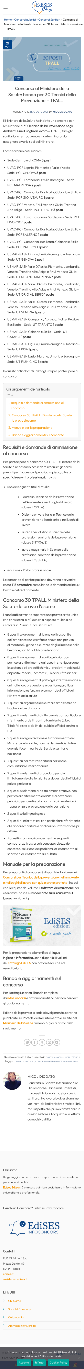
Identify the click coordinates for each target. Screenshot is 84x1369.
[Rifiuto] (78, 1359)
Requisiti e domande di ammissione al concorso (37, 405)
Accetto (24, 1362)
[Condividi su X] (42, 1042)
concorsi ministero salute (48, 1061)
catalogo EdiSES (19, 963)
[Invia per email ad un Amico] (49, 1042)
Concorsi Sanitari (49, 19)
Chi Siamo (14, 1301)
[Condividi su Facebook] (34, 1042)
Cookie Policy (58, 1362)
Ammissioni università (22, 1325)
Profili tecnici (71, 1057)
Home (8, 19)
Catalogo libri (16, 1317)
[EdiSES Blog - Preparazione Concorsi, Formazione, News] (42, 7)
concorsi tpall (70, 1061)
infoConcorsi (16, 998)
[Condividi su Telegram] (56, 1042)
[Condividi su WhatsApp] (27, 1042)
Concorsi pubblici (25, 19)
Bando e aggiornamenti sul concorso (38, 435)
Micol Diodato (62, 111)
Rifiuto (39, 1362)
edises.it (8, 1274)
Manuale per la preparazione (32, 427)
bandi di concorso (25, 1061)
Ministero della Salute (18, 1023)
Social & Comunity (19, 1309)
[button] (5, 7)
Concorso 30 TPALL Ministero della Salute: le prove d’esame (42, 417)
